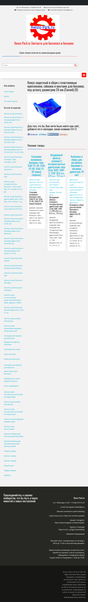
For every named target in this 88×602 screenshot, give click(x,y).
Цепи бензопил (10, 354)
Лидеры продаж (10, 470)
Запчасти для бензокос (13, 114)
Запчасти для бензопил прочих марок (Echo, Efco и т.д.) (14, 310)
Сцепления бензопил (12, 349)
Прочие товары (10, 461)
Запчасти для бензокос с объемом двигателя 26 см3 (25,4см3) (13, 129)
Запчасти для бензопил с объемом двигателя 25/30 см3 (14, 221)
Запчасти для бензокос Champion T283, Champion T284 (13, 159)
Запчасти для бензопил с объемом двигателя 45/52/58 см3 (14, 241)
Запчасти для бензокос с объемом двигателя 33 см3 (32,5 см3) (13, 139)
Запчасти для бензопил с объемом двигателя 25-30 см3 (77, 192)
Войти (6, 96)
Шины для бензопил (12, 359)
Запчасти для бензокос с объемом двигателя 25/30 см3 (13, 119)
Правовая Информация (75, 534)
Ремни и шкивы (10, 451)
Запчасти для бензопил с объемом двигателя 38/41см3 (14, 231)
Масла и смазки (10, 456)
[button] (84, 75)
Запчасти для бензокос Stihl (36, 184)
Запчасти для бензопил (13, 215)
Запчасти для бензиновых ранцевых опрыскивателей (12, 328)
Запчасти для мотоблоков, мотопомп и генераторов (13, 394)
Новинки (7, 475)
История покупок (11, 101)
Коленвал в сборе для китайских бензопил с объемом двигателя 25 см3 (77, 165)
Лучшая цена (9, 465)
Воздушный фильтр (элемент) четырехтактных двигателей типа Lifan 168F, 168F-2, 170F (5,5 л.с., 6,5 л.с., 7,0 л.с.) (56, 165)
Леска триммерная (11, 386)
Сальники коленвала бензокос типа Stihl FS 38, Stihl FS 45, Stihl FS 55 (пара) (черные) (36, 165)
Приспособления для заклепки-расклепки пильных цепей (12, 443)
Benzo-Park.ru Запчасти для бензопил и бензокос (44, 43)
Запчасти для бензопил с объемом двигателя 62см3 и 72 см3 (14, 250)
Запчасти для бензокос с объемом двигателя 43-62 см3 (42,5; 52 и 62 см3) (13, 149)
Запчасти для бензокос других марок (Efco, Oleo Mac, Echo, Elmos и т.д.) (13, 199)
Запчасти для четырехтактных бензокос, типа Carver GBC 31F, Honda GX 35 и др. (13, 186)
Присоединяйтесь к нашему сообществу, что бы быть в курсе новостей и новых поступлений (20, 498)
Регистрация (9, 91)
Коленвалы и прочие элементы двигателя (76, 200)
